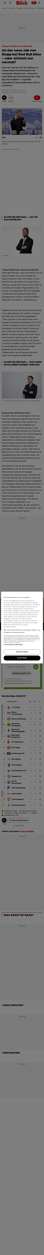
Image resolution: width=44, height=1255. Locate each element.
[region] (22, 627)
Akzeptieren (22, 658)
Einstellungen (22, 652)
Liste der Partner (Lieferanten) (13, 644)
